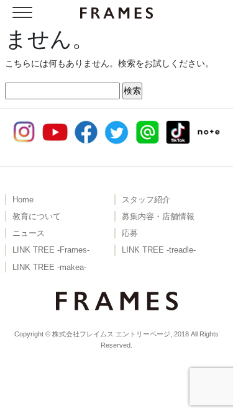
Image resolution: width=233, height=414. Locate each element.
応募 (130, 233)
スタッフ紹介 (146, 200)
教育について (36, 216)
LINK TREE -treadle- (159, 250)
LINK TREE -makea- (49, 267)
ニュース (28, 233)
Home (23, 200)
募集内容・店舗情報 (158, 216)
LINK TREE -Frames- (50, 250)
